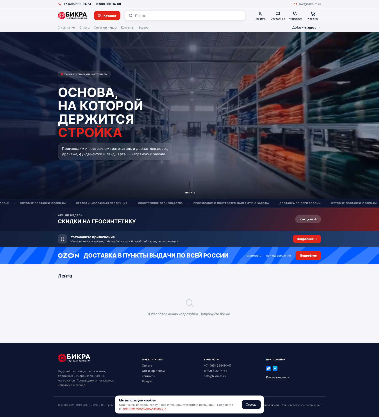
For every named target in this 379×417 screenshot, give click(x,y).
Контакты (127, 27)
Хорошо (251, 404)
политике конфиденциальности (144, 408)
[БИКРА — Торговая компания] (72, 15)
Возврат (144, 27)
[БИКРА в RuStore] (268, 368)
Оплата (84, 27)
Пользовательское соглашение (301, 405)
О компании (66, 27)
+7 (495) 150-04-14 (77, 4)
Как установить (277, 377)
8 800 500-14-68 (108, 4)
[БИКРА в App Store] (275, 368)
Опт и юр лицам (105, 27)
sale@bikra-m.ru (310, 4)
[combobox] (188, 16)
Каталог (110, 16)
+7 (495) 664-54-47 (217, 365)
